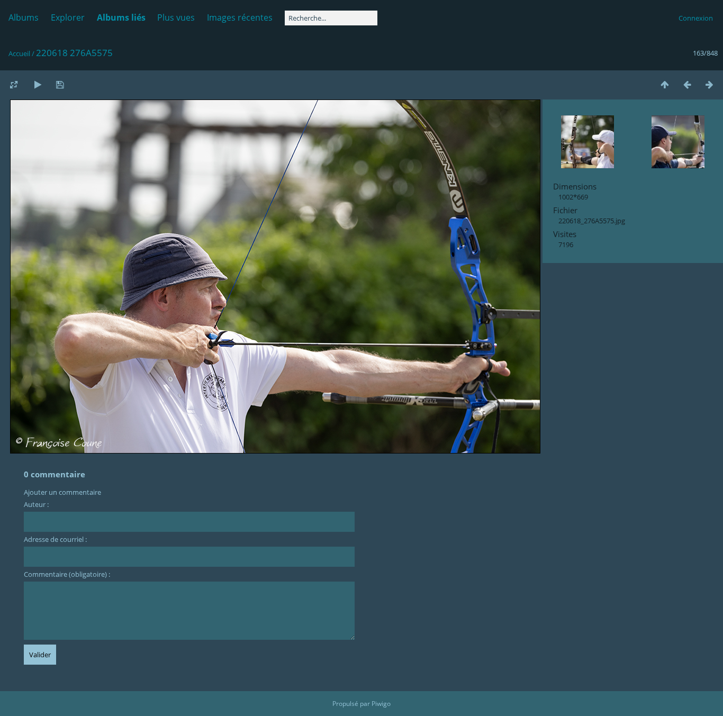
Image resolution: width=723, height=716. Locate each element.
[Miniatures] (665, 84)
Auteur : (36, 504)
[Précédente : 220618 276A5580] (687, 84)
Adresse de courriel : (55, 539)
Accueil (19, 53)
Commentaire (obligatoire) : (67, 574)
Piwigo (381, 703)
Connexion (696, 18)
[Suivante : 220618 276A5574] (709, 84)
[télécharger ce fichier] (60, 84)
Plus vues (176, 17)
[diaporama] (37, 84)
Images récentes (240, 17)
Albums (23, 17)
